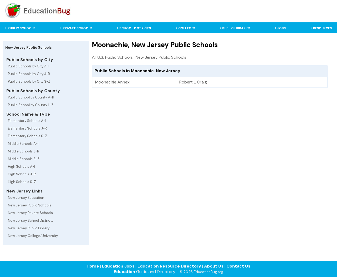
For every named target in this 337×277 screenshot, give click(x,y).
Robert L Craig (193, 82)
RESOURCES (322, 28)
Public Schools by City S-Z (29, 81)
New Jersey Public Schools (29, 205)
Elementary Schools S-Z (27, 136)
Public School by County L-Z (30, 105)
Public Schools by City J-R (29, 74)
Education (124, 271)
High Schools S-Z (22, 182)
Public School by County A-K (31, 97)
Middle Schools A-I (23, 143)
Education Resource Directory (169, 266)
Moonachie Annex (112, 82)
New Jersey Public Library (28, 228)
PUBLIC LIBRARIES (236, 28)
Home (93, 266)
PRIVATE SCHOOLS (77, 28)
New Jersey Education (26, 197)
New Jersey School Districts (30, 220)
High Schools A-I (21, 166)
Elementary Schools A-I (27, 120)
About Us (214, 266)
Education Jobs (118, 266)
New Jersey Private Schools (30, 213)
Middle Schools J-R (23, 151)
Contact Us (238, 266)
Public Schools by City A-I (28, 66)
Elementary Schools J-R (27, 128)
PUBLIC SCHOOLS (21, 28)
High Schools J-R (22, 174)
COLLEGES (186, 28)
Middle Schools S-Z (23, 159)
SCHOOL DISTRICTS (135, 28)
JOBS (281, 28)
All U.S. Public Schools (112, 57)
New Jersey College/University (33, 236)
